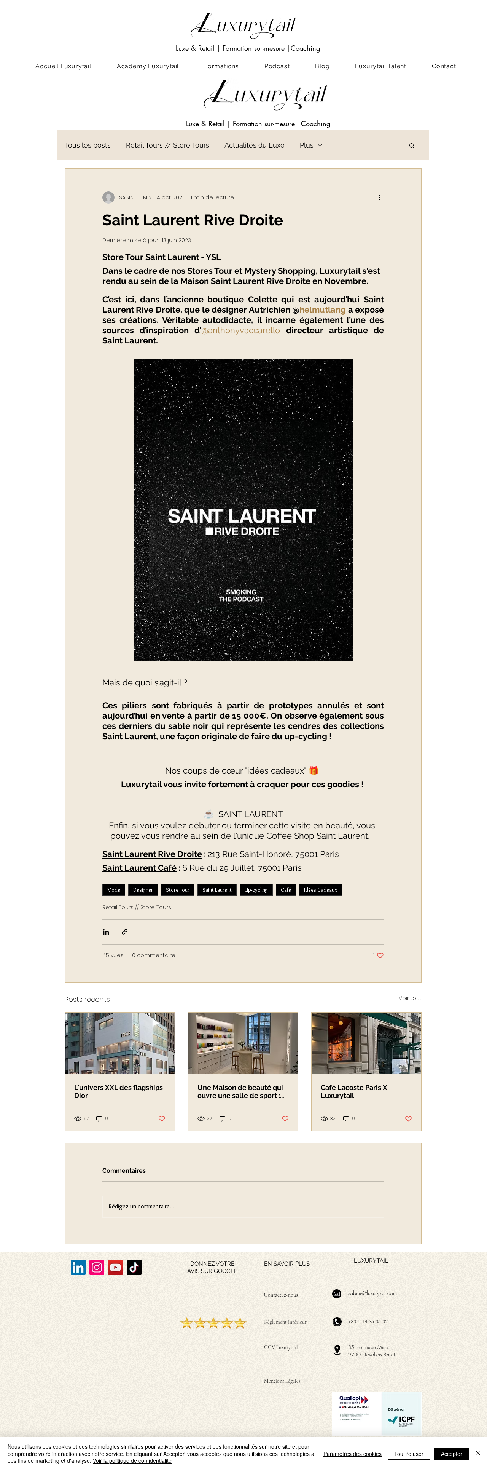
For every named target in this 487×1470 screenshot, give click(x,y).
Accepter (451, 1453)
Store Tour (177, 889)
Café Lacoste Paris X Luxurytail (354, 1091)
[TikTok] (134, 1267)
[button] (411, 145)
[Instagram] (96, 1267)
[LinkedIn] (78, 1267)
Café (286, 889)
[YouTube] (115, 1267)
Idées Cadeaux (320, 889)
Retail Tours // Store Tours (167, 145)
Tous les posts (88, 145)
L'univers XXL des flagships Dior (118, 1091)
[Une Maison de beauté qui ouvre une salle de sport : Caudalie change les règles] (243, 1043)
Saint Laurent (217, 889)
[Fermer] (477, 1453)
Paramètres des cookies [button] (352, 1453)
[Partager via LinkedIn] (106, 932)
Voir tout (410, 998)
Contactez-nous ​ (281, 1295)
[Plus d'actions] (379, 197)
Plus (307, 145)
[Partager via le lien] (124, 932)
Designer (143, 889)
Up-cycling (256, 889)
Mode (113, 889)
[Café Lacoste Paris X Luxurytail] (366, 1043)
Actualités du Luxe (254, 145)
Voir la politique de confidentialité (132, 1460)
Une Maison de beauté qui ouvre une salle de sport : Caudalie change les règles (241, 1091)
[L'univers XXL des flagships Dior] (120, 1043)
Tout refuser (408, 1453)
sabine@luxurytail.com (372, 1293)
